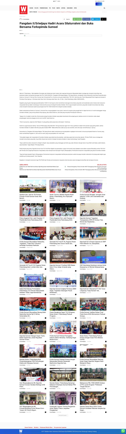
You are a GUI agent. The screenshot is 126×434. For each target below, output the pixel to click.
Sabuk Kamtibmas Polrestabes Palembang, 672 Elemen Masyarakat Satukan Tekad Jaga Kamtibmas (32, 290)
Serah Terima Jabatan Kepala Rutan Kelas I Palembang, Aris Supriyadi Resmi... (62, 196)
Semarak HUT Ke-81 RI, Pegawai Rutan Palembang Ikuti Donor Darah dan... (63, 242)
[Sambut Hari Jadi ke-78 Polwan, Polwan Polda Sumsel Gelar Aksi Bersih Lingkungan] (33, 186)
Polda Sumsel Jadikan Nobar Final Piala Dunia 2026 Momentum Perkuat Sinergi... (92, 314)
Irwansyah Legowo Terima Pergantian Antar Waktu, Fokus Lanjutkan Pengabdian (62, 408)
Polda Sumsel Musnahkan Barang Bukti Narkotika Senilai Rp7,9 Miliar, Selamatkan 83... (33, 314)
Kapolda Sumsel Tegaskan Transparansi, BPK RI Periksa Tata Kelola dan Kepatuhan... (91, 220)
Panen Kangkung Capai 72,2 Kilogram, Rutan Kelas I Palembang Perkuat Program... (62, 314)
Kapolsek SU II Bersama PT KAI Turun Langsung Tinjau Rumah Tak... (92, 290)
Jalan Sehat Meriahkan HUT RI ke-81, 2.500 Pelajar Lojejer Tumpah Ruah (53, 11)
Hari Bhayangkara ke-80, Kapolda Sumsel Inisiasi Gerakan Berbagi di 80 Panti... (32, 384)
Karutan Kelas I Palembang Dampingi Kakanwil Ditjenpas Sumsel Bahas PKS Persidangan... (63, 384)
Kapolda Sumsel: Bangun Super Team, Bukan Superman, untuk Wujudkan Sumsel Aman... (32, 337)
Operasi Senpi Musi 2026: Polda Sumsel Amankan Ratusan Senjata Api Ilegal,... (92, 408)
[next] (105, 12)
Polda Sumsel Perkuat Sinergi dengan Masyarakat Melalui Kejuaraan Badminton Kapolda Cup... (62, 361)
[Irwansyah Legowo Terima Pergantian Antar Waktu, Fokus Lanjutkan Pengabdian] (63, 398)
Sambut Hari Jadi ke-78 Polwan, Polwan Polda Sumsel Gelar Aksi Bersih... (31, 196)
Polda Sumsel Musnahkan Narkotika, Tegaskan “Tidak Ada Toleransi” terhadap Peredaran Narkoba (32, 243)
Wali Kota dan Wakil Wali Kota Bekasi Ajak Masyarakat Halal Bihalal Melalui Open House (40, 169)
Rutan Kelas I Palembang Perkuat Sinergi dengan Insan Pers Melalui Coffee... (91, 337)
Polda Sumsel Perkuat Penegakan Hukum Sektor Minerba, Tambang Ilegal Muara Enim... (63, 337)
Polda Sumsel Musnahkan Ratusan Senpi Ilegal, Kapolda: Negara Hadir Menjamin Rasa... (92, 361)
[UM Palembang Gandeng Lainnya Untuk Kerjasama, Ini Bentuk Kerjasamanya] (93, 256)
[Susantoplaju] (21, 19)
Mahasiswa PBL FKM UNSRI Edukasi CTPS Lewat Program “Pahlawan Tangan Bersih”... (92, 384)
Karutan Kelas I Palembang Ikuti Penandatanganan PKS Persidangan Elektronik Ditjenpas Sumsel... (32, 361)
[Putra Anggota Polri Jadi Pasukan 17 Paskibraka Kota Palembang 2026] (33, 209)
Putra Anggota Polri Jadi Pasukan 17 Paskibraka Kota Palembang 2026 (32, 219)
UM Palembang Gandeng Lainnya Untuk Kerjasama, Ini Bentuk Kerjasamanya (93, 266)
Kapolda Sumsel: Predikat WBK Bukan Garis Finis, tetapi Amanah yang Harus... (62, 267)
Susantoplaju (26, 19)
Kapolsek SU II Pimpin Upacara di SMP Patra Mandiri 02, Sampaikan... (93, 242)
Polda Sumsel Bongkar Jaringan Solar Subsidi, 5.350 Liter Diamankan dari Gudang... (92, 196)
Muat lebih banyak (62, 415)
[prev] (103, 12)
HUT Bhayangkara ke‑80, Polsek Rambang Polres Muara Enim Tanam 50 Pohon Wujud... (32, 408)
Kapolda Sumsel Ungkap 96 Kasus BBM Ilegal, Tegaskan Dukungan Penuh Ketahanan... (63, 290)
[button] (104, 8)
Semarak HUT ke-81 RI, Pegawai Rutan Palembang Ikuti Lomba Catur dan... (33, 266)
